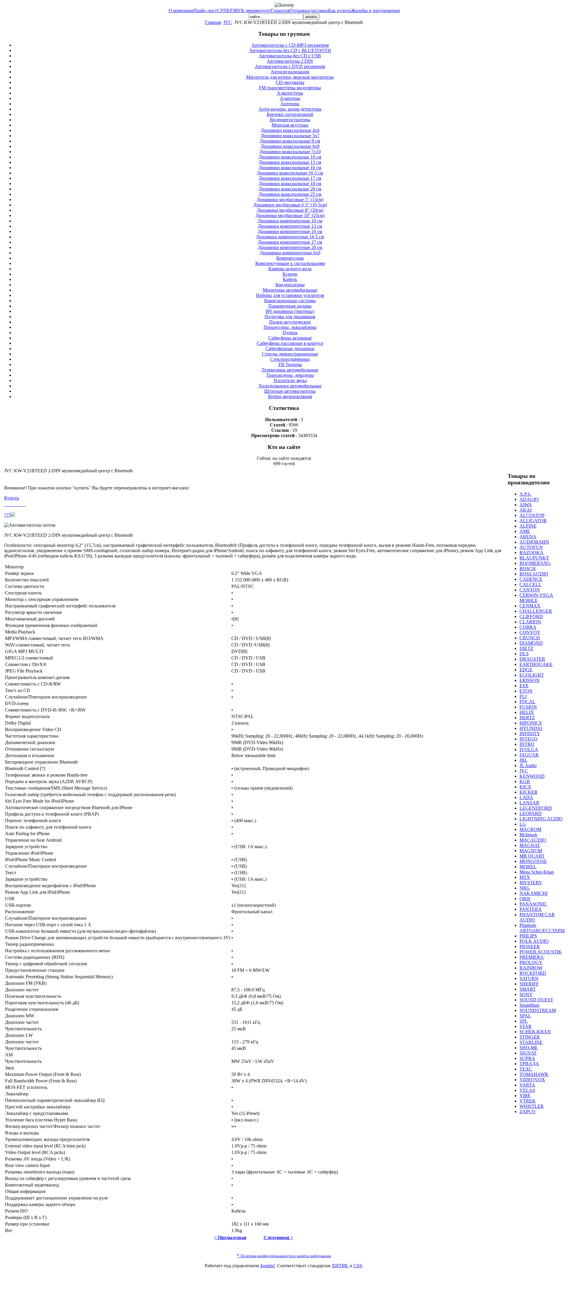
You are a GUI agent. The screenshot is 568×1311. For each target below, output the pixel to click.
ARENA (527, 536)
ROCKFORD (532, 973)
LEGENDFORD (535, 808)
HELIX (526, 712)
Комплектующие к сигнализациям (290, 263)
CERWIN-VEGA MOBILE (536, 598)
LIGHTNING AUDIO (541, 818)
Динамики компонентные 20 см (290, 247)
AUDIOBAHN (534, 541)
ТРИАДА (529, 1063)
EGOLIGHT (531, 675)
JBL (523, 760)
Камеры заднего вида (290, 268)
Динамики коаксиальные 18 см (290, 183)
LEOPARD (530, 813)
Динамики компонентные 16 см (290, 231)
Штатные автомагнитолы (290, 391)
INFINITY (529, 733)
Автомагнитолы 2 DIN (290, 61)
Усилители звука (290, 380)
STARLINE (531, 1042)
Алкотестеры (290, 93)
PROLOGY (531, 962)
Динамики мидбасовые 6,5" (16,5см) (290, 204)
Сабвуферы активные (290, 337)
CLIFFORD (531, 616)
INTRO (526, 744)
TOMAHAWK (533, 1074)
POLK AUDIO (534, 941)
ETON (525, 691)
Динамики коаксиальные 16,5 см (290, 172)
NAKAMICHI (533, 893)
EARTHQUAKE (536, 664)
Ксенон (290, 274)
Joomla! (267, 1265)
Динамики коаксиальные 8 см (290, 140)
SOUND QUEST (536, 999)
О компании (181, 10)
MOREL (527, 866)
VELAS (527, 1090)
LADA (526, 797)
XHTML (340, 1265)
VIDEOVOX (532, 1079)
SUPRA (527, 1058)
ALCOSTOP (532, 515)
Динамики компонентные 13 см (290, 226)
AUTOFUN (531, 547)
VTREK (527, 1100)
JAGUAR (529, 754)
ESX (524, 685)
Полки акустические (290, 321)
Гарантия (280, 10)
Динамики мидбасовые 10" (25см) (290, 215)
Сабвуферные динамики (289, 348)
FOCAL (527, 701)
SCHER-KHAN (535, 1031)
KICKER (528, 792)
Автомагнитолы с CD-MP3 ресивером (290, 45)
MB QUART (532, 856)
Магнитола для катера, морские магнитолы (290, 77)
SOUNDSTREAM (537, 1010)
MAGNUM (530, 850)
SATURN (528, 978)
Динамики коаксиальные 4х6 (290, 130)
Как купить (339, 10)
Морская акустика (290, 124)
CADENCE (531, 579)
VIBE (525, 1095)
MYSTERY (530, 882)
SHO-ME (528, 1047)
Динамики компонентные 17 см (290, 242)
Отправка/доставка (309, 10)
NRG (524, 887)
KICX (525, 786)
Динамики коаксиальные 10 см (290, 156)
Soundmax (529, 1005)
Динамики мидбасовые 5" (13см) (290, 199)
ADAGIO (529, 499)
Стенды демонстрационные (290, 353)
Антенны (289, 103)
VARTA (527, 1084)
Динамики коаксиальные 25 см (290, 194)
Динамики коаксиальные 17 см (290, 178)
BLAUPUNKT (534, 557)
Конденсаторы (290, 284)
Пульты (290, 332)
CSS (358, 1265)
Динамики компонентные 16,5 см (290, 236)
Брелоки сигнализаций (290, 114)
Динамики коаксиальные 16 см (290, 167)
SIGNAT (528, 1052)
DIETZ (526, 648)
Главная (213, 22)
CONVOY (529, 632)
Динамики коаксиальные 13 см (290, 162)
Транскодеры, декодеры (290, 375)
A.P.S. (525, 494)
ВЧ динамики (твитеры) (290, 311)
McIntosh (528, 834)
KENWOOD (532, 776)
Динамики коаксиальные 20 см (290, 188)
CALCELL (530, 584)
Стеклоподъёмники (290, 359)
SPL (523, 1021)
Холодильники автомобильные (290, 385)
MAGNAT (529, 845)
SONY (526, 994)
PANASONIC (533, 903)
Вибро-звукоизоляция (290, 396)
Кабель (290, 279)
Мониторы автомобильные (290, 289)
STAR (525, 1026)
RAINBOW (531, 967)
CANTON (529, 589)
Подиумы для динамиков (289, 316)
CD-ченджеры (290, 82)
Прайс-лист (205, 10)
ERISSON (529, 680)
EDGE (525, 669)
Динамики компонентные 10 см (290, 220)
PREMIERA (531, 957)
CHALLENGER (535, 611)
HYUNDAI (530, 728)
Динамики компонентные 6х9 (290, 252)
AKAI (525, 510)
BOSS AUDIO (533, 573)
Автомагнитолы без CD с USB (290, 55)
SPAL (525, 1015)
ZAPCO (527, 1111)
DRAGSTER (532, 659)
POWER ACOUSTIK (540, 951)
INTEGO (528, 738)
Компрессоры (290, 258)
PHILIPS (528, 935)
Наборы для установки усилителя (290, 295)
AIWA (525, 504)
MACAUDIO (532, 840)
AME (524, 531)
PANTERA (530, 909)
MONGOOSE (533, 861)
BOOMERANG (535, 563)
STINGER (529, 1037)
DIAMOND (531, 643)
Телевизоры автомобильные (290, 369)
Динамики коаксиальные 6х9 (290, 146)
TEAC (525, 1068)
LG (522, 824)
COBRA (527, 627)
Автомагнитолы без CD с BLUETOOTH (290, 50)
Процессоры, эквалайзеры (290, 327)
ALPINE (528, 525)
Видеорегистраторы (290, 119)
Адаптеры (290, 98)
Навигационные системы (290, 300)
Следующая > (278, 1237)
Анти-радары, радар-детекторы (290, 108)
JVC (227, 22)
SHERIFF (529, 983)
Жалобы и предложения (375, 10)
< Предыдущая (230, 1237)
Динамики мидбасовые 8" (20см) (290, 210)
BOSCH (527, 568)
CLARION (530, 621)
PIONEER (529, 946)
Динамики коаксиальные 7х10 (290, 151)
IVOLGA (528, 749)
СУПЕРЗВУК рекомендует (244, 10)
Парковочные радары (290, 305)
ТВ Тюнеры (290, 364)
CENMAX (529, 605)
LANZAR (529, 802)
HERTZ (527, 717)
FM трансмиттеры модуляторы (290, 87)
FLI (523, 696)
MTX (524, 877)
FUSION (528, 706)
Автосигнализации (290, 71)
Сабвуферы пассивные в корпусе (290, 343)
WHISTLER (531, 1106)
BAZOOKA (531, 552)
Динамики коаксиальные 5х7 (290, 135)
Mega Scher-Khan (536, 871)
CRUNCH (529, 637)
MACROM (530, 829)
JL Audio (528, 765)
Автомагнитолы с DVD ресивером (290, 66)
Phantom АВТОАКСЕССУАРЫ (542, 928)
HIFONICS (530, 722)
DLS (524, 653)
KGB (524, 781)
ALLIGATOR (533, 520)
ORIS (524, 898)
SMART (527, 989)
